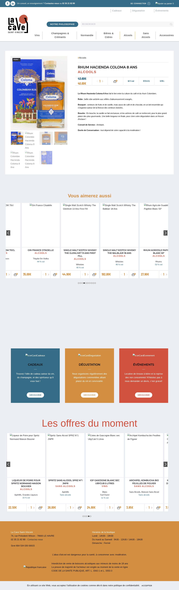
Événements (162, 11)
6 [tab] (87, 283)
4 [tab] (84, 283)
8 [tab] (91, 283)
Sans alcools (146, 35)
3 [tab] (82, 283)
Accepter (147, 585)
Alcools (128, 35)
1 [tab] (78, 283)
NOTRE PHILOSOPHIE (62, 24)
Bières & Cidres (109, 35)
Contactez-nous (52, 3)
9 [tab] (93, 283)
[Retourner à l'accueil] (18, 24)
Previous (8, 233)
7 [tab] (89, 283)
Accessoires (167, 35)
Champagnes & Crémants (60, 35)
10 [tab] (95, 283)
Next (165, 233)
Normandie (87, 35)
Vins (37, 35)
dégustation (138, 11)
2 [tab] (80, 283)
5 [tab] (86, 283)
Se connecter (138, 3)
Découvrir (35, 395)
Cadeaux (117, 11)
